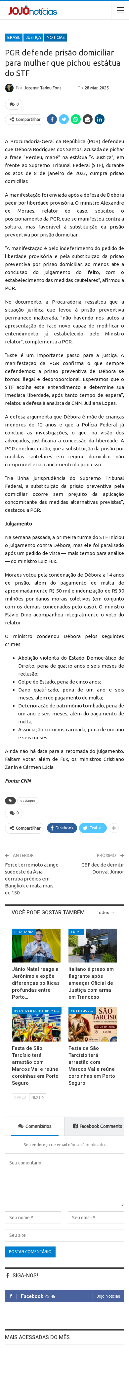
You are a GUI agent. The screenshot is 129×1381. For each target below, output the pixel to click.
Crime (76, 932)
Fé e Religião (82, 1010)
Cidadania (23, 932)
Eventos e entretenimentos (38, 1010)
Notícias (55, 37)
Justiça (33, 37)
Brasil (13, 37)
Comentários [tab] (38, 1126)
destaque (28, 800)
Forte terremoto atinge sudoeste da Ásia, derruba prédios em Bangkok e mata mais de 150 (32, 878)
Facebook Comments (101, 1126)
